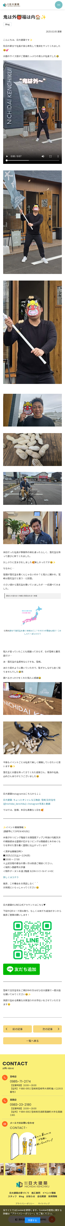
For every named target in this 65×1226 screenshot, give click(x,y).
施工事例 (35, 1192)
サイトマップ (44, 1203)
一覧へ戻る (32, 1041)
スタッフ (12, 1196)
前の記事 (17, 1029)
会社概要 (41, 1196)
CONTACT (17, 1128)
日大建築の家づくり (19, 1192)
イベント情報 (49, 1192)
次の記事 (47, 1029)
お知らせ (30, 1196)
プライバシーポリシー (23, 1213)
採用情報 (52, 1196)
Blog (21, 1196)
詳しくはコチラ (11, 877)
